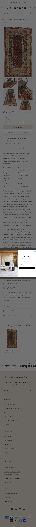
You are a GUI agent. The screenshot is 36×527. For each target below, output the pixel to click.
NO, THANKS (27, 270)
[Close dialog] (35, 251)
